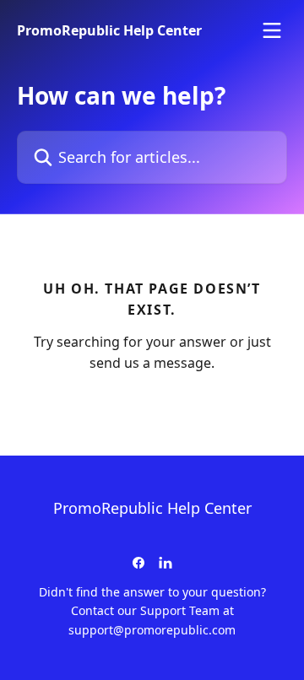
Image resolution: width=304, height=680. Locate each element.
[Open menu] (272, 30)
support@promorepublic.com (152, 630)
